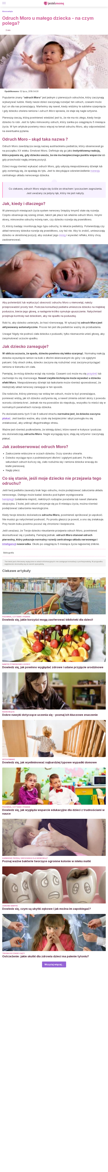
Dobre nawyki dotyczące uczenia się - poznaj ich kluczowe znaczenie (50, 714)
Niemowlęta (7, 11)
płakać (6, 418)
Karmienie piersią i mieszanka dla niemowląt (25, 858)
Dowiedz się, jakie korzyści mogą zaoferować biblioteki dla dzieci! (47, 619)
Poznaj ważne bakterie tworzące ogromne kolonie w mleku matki (46, 861)
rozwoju (95, 170)
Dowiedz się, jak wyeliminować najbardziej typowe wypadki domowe (49, 762)
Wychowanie (8, 759)
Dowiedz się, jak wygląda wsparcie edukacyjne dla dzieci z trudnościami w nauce (53, 811)
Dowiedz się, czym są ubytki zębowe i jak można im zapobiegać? (46, 908)
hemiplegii (8, 499)
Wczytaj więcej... (54, 964)
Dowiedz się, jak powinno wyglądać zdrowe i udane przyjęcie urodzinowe (52, 667)
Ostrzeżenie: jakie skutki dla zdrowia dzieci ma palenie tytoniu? (45, 956)
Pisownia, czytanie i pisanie (16, 617)
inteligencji (9, 544)
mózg (62, 235)
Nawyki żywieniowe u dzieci (16, 664)
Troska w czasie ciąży (13, 953)
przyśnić (92, 373)
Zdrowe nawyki (10, 906)
